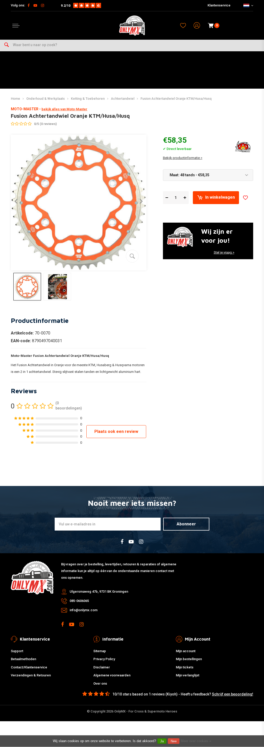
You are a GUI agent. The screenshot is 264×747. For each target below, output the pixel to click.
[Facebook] (29, 5)
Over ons (100, 683)
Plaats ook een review (116, 431)
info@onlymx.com (83, 610)
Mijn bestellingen (189, 659)
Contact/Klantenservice (29, 667)
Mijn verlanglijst (187, 675)
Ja (162, 741)
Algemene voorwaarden (111, 675)
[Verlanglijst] (183, 25)
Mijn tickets (184, 667)
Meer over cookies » (196, 741)
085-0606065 (79, 601)
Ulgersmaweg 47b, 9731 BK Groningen (99, 591)
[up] (185, 197)
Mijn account (185, 651)
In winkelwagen (220, 197)
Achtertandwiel (122, 98)
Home (15, 98)
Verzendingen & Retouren (31, 675)
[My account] (197, 25)
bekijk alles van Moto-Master (64, 109)
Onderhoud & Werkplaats (45, 98)
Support (17, 651)
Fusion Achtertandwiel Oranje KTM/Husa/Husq (176, 98)
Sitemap (99, 651)
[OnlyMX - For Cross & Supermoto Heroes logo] (132, 25)
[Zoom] (132, 256)
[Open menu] (16, 25)
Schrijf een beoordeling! (232, 694)
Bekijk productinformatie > (182, 158)
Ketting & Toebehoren (88, 98)
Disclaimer (101, 667)
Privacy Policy (104, 659)
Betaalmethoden (23, 659)
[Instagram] (42, 5)
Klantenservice (219, 5)
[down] (167, 197)
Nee (174, 741)
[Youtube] (35, 5)
